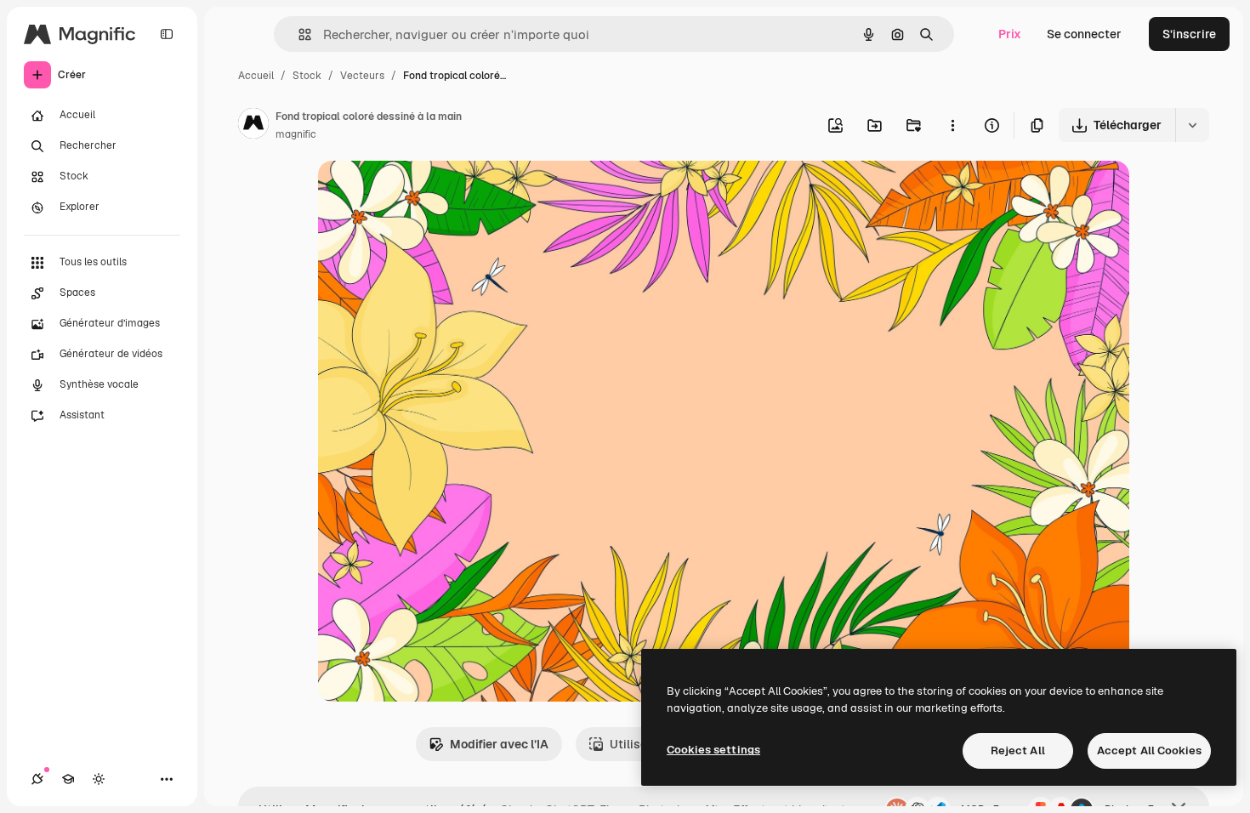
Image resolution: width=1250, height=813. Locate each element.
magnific (296, 134)
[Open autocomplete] (298, 34)
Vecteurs (362, 75)
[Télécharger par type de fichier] (1192, 125)
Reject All (1018, 750)
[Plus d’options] (952, 125)
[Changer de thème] (98, 779)
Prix (1009, 34)
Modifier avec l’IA (499, 744)
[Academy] (68, 779)
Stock (307, 75)
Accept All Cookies (1149, 750)
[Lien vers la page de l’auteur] (253, 126)
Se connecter (1084, 34)
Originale (430, 193)
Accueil (256, 75)
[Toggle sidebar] (166, 34)
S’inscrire (1189, 34)
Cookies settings (713, 749)
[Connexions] (37, 779)
